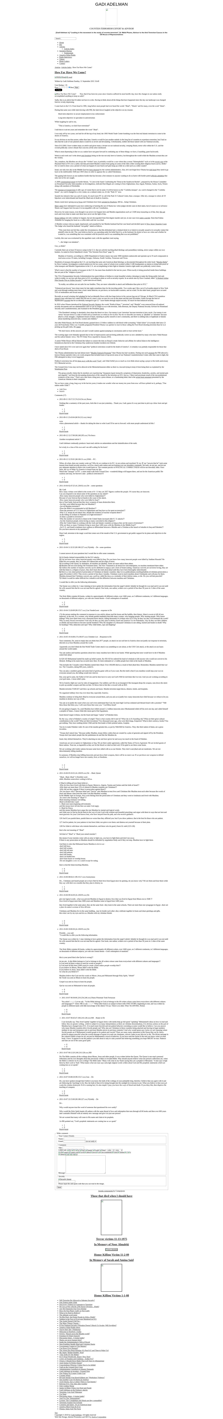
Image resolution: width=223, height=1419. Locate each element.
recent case (159, 162)
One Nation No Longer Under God (72, 1373)
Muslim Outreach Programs (101, 353)
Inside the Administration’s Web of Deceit (74, 1342)
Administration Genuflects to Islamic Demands (76, 1369)
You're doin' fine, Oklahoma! (70, 1330)
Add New (63, 389)
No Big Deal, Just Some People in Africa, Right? (77, 1317)
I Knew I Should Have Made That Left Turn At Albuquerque (81, 1361)
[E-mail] (68, 77)
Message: (61, 1173)
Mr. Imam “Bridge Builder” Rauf (71, 1353)
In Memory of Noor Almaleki (111, 1244)
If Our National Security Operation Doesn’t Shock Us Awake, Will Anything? (87, 1325)
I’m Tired (62, 1394)
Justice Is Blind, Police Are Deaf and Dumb (75, 1388)
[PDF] (57, 77)
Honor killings (60, 218)
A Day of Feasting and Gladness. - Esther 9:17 (76, 1359)
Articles (57, 67)
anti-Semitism (86, 156)
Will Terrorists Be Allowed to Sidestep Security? (77, 1300)
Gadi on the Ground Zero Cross (71, 1367)
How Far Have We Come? (70, 72)
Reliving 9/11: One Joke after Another (73, 1384)
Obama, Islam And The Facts (70, 1409)
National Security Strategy (91, 304)
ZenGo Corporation (99, 1417)
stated (102, 309)
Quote (66, 413)
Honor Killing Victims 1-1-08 (111, 1295)
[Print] (62, 77)
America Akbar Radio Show (69, 1327)
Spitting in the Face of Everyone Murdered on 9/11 (78, 1319)
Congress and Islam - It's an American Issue (75, 1405)
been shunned (94, 170)
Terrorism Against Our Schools (70, 1403)
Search (61, 391)
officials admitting (157, 176)
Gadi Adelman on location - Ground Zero (74, 1371)
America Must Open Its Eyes (70, 1407)
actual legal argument (143, 377)
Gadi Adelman (76, 1415)
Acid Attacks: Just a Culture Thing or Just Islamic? (77, 1382)
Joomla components (105, 1191)
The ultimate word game (68, 1315)
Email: (60, 1141)
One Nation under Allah (68, 1302)
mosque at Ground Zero (67, 190)
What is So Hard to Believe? (69, 1313)
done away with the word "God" (90, 361)
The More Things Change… (69, 1323)
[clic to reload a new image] (64, 1179)
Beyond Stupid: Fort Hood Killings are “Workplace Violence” (82, 1378)
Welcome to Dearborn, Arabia (70, 1332)
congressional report (68, 182)
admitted (82, 296)
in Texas (79, 202)
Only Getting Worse (66, 1386)
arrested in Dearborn (109, 202)
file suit (162, 212)
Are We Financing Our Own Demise (72, 1309)
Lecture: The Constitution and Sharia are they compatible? (80, 1401)
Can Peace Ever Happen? (68, 1348)
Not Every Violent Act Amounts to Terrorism (75, 1305)
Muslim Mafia (162, 262)
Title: (60, 1148)
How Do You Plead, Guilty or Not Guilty (74, 1311)
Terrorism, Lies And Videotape (70, 1392)
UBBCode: (62, 1150)
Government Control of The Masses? (73, 1346)
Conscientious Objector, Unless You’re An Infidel (77, 1365)
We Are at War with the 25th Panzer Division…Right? (79, 1307)
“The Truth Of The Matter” (69, 1355)
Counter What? (65, 1375)
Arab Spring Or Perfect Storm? (70, 1363)
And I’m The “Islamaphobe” (69, 1398)
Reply (61, 413)
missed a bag (59, 298)
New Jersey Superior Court (156, 224)
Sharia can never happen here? (70, 1340)
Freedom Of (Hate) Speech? (69, 1336)
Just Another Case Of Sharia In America (74, 1380)
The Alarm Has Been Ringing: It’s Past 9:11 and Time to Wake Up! (84, 1350)
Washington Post (61, 369)
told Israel (153, 170)
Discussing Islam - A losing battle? (72, 1338)
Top (56, 1413)
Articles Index (66, 67)
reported (67, 300)
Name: (60, 1139)
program (151, 353)
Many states (59, 206)
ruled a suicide (144, 218)
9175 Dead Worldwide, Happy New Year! (74, 1357)
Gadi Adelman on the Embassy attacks (73, 1390)
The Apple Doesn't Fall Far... (70, 1321)
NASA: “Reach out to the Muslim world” (74, 1334)
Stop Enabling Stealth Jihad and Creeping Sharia (77, 1344)
